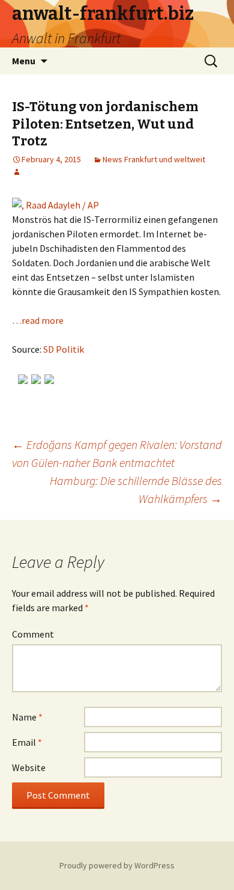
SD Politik (63, 349)
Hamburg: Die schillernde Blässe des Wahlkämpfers (136, 489)
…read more (38, 320)
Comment (33, 634)
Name (27, 717)
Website (29, 767)
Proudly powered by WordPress (117, 865)
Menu (23, 61)
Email (27, 742)
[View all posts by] (17, 171)
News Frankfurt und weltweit (154, 159)
